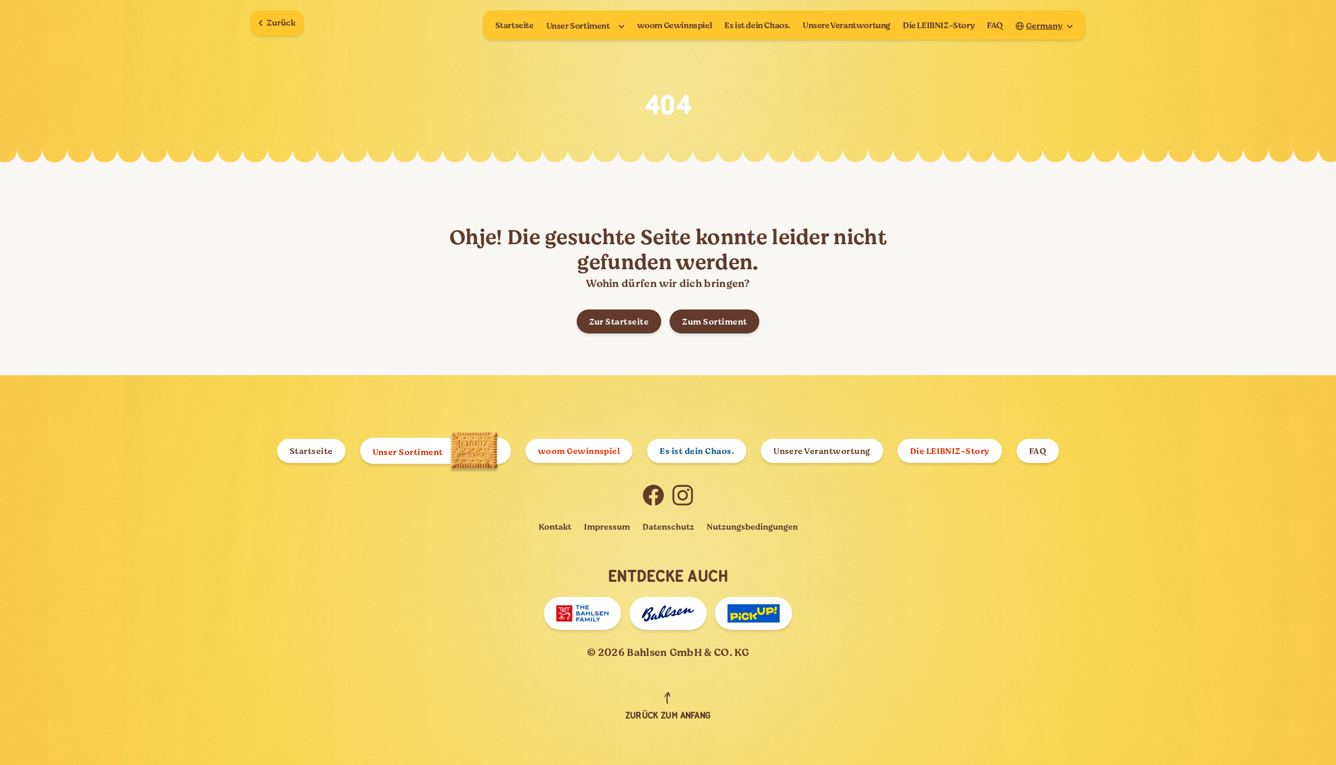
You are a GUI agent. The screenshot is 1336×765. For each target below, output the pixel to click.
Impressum (607, 527)
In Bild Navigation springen (92, 748)
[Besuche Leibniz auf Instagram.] (682, 495)
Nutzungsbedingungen (752, 527)
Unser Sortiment (578, 26)
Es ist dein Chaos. (757, 25)
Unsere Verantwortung (846, 25)
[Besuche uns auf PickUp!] (753, 613)
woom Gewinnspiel (674, 25)
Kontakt (555, 527)
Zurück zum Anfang (668, 716)
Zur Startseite (619, 322)
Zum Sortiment (714, 322)
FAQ (995, 25)
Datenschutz (668, 527)
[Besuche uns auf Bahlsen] (668, 613)
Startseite (514, 25)
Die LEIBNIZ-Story (938, 25)
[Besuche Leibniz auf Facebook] (653, 495)
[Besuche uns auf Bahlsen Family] (582, 613)
